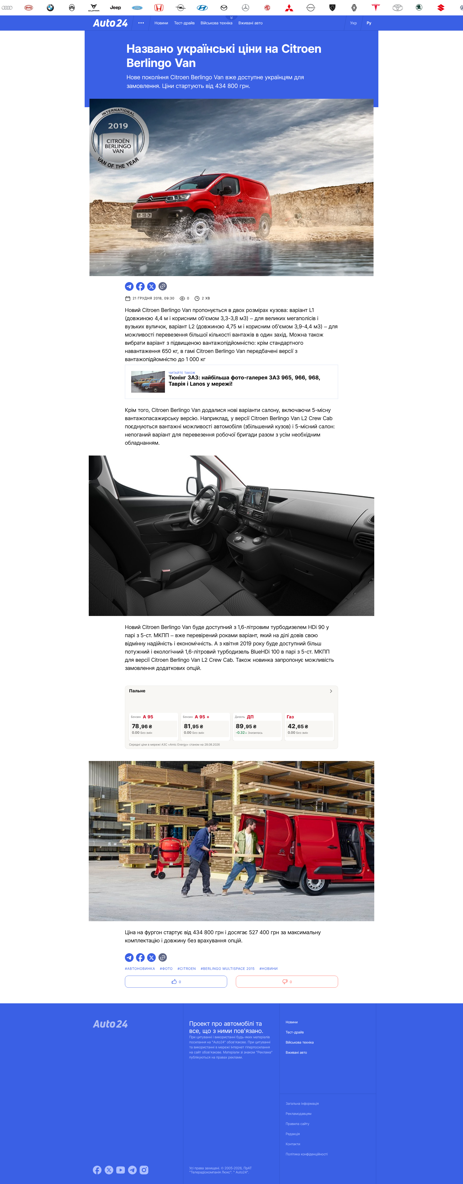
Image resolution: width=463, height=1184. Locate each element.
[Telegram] (132, 1170)
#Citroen (186, 969)
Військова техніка (216, 22)
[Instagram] (144, 1170)
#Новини (269, 969)
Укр (353, 22)
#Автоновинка (140, 969)
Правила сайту (297, 1124)
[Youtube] (120, 1170)
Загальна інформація (302, 1104)
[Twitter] (109, 1170)
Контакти (293, 1144)
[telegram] (129, 286)
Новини (161, 22)
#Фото (166, 969)
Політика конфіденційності (307, 1154)
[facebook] (140, 286)
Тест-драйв (184, 22)
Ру (369, 22)
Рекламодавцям (299, 1114)
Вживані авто (250, 22)
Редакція (293, 1134)
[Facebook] (97, 1170)
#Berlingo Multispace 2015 (228, 969)
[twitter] (151, 286)
